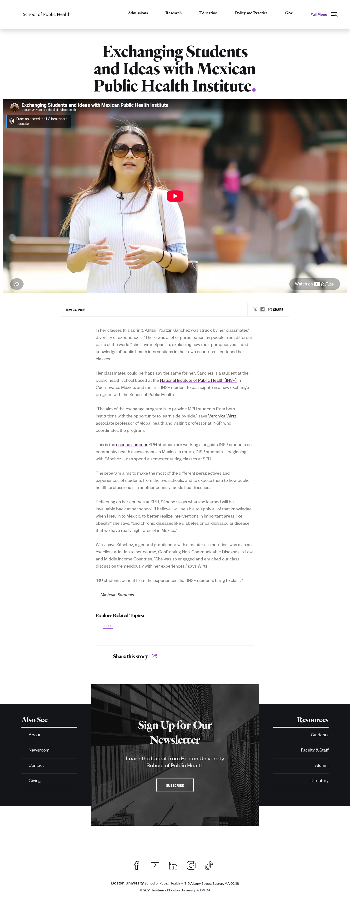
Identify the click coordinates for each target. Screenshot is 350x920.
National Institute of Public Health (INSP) (198, 380)
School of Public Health (145, 882)
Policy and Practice (251, 13)
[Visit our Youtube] (155, 865)
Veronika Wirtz (222, 415)
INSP (108, 626)
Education (208, 13)
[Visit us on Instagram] (191, 865)
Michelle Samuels (117, 594)
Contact (36, 765)
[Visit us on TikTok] (211, 864)
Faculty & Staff (315, 749)
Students (320, 734)
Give (289, 13)
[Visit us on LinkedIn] (173, 865)
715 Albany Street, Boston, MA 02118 (212, 883)
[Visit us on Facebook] (137, 865)
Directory (319, 780)
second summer (132, 444)
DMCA (205, 889)
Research (173, 13)
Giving (35, 780)
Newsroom (39, 749)
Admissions (138, 13)
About (34, 734)
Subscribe (175, 785)
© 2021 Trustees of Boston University (167, 889)
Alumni (322, 765)
